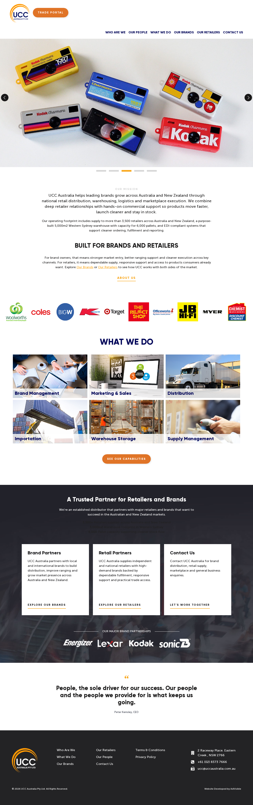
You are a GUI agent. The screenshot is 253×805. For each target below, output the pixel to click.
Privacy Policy (145, 757)
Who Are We (115, 32)
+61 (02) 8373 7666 (212, 762)
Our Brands (184, 32)
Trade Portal (50, 12)
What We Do (160, 32)
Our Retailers (208, 32)
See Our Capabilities (126, 459)
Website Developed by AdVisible (222, 788)
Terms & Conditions (150, 750)
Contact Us (233, 32)
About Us (126, 278)
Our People (137, 32)
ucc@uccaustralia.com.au (216, 768)
